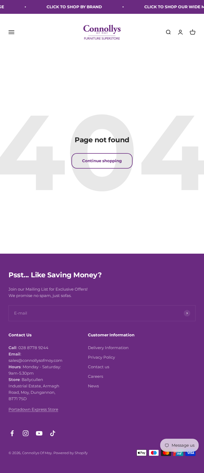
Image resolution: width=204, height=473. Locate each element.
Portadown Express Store (33, 409)
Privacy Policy (101, 357)
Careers (95, 376)
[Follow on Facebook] (12, 433)
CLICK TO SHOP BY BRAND (71, 6)
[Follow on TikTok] (52, 433)
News (93, 385)
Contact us (98, 366)
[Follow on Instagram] (25, 433)
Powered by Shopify (70, 453)
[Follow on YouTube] (39, 433)
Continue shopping (102, 160)
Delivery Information (108, 347)
